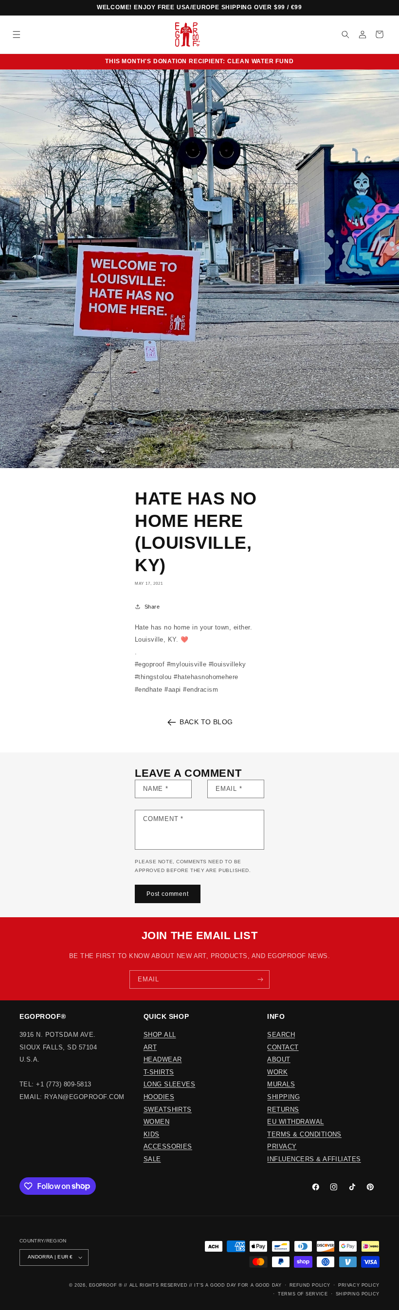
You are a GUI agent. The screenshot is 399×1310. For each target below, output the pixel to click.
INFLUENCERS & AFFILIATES (314, 1159)
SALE (152, 1159)
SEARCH (281, 1034)
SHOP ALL (160, 1034)
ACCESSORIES (168, 1146)
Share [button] (152, 607)
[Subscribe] (260, 979)
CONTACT (282, 1047)
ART (150, 1047)
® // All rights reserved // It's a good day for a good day (200, 1285)
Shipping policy (358, 1294)
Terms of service (302, 1294)
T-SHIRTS (159, 1072)
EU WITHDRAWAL (295, 1121)
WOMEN (156, 1121)
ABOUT (278, 1059)
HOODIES (159, 1096)
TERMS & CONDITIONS (304, 1134)
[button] (16, 34)
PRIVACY (281, 1146)
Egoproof (103, 1285)
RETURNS (283, 1109)
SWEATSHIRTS (168, 1109)
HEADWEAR (163, 1059)
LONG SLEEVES (170, 1084)
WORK (277, 1072)
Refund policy (310, 1285)
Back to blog (206, 722)
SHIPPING (283, 1096)
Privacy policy (359, 1285)
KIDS (152, 1134)
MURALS (281, 1084)
